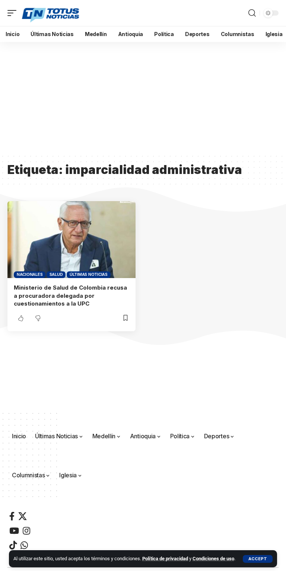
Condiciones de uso (213, 558)
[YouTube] (14, 530)
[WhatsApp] (24, 545)
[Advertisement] (143, 98)
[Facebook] (11, 516)
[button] (258, 559)
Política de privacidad (165, 558)
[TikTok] (13, 545)
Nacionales (30, 274)
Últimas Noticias (89, 274)
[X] (22, 516)
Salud (56, 274)
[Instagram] (26, 530)
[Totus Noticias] (51, 13)
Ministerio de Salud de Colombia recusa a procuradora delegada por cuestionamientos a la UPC (70, 295)
